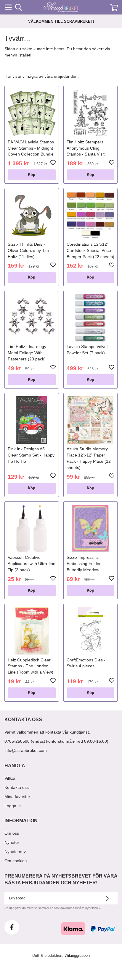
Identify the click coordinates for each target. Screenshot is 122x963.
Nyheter (11, 842)
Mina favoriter (17, 796)
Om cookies (15, 860)
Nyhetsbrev (15, 851)
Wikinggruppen (77, 955)
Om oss (11, 833)
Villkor (10, 778)
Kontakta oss (16, 787)
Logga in (12, 805)
